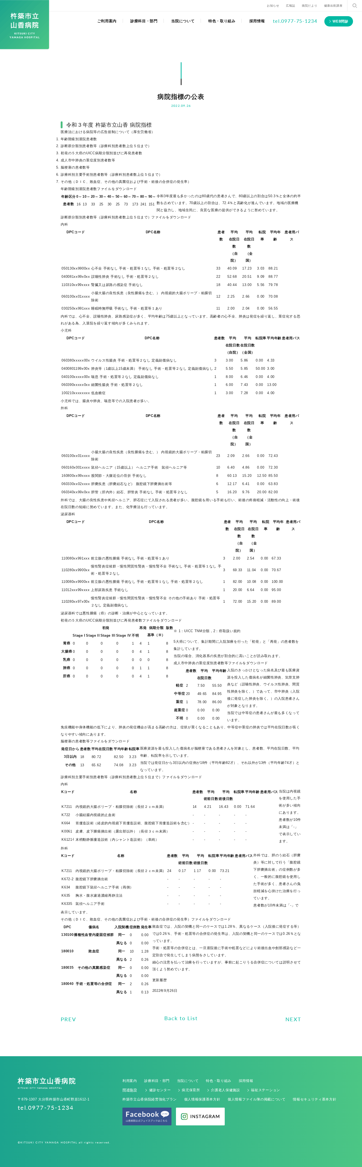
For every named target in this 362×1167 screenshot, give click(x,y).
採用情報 (257, 21)
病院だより (309, 5)
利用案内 (129, 1081)
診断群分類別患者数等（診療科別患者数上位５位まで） (106, 146)
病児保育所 (191, 1090)
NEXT (293, 1019)
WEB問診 (340, 21)
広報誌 (290, 5)
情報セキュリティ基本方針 (314, 1099)
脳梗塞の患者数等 (75, 167)
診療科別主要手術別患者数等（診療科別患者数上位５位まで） (111, 175)
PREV (68, 1019)
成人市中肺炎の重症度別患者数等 (88, 160)
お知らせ (273, 5)
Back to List (181, 1018)
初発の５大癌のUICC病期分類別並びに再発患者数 (101, 153)
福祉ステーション (265, 1090)
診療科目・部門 (144, 21)
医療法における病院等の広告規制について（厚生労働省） (108, 132)
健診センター (160, 1090)
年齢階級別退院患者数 (79, 139)
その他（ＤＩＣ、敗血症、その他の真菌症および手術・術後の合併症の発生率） (126, 182)
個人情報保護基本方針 (202, 1099)
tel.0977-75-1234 (295, 20)
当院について (183, 21)
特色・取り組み (222, 21)
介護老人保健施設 (225, 1090)
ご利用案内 (107, 21)
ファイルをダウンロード (117, 189)
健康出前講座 (333, 5)
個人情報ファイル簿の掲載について (257, 1099)
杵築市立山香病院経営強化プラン (149, 1099)
